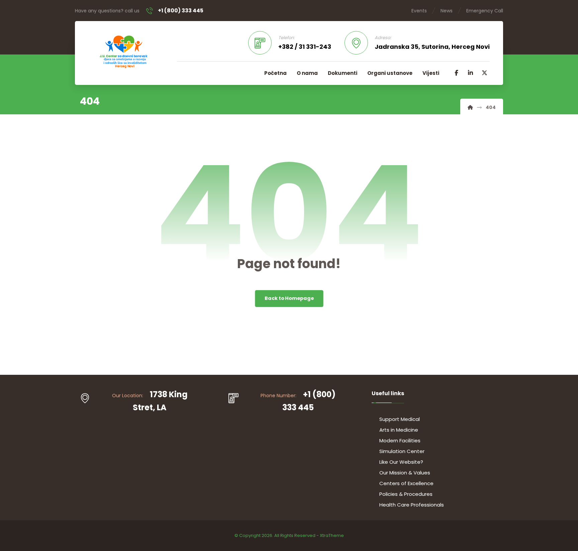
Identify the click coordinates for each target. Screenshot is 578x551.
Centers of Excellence (406, 483)
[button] (456, 73)
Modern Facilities (399, 440)
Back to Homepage (289, 298)
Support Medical (399, 419)
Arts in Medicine (398, 429)
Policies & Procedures (405, 494)
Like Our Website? (401, 461)
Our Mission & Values (404, 472)
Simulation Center (401, 451)
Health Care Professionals (411, 504)
